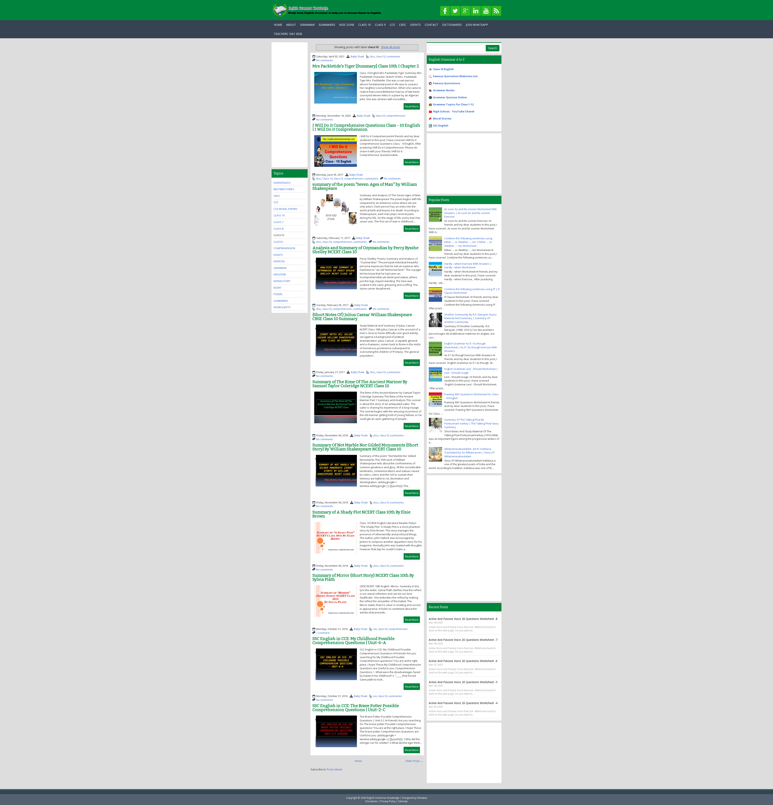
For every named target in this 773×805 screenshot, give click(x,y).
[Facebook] (445, 11)
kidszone (280, 274)
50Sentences (282, 183)
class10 (380, 56)
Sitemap (403, 801)
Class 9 (380, 25)
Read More (412, 106)
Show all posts (390, 47)
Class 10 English (443, 69)
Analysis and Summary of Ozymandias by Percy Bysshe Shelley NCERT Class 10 (365, 249)
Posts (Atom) (334, 769)
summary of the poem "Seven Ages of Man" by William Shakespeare (364, 186)
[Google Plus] (465, 11)
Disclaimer (371, 801)
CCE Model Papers (286, 209)
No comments (324, 60)
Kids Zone (346, 25)
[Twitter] (455, 11)
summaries (393, 56)
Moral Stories (442, 118)
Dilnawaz (422, 797)
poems (278, 294)
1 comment (323, 633)
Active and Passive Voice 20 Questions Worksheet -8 (463, 619)
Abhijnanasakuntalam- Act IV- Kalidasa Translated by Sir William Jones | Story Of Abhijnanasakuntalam (469, 452)
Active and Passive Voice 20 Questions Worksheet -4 (463, 703)
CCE (392, 25)
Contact (431, 25)
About (291, 25)
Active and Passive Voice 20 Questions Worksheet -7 (463, 640)
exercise (279, 261)
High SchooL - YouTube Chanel (453, 111)
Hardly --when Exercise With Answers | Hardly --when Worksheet (468, 265)
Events (415, 25)
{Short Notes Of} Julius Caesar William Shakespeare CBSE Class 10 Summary (362, 316)
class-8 (278, 228)
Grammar (307, 25)
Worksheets (282, 307)
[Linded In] (476, 11)
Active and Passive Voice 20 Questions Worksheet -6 (463, 661)
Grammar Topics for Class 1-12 (453, 104)
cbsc (372, 56)
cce (375, 629)
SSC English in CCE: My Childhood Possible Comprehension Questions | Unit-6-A (353, 640)
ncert (277, 287)
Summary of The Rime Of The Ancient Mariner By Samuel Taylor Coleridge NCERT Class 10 (359, 383)
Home (278, 25)
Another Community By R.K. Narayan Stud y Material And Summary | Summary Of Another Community (470, 318)
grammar (280, 268)
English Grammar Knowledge (383, 797)
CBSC (402, 25)
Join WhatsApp (477, 25)
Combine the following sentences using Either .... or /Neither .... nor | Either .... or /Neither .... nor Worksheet (468, 242)
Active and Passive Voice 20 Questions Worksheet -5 (463, 682)
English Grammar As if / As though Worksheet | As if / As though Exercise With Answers (470, 347)
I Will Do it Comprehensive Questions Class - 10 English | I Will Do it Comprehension (366, 127)
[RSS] (496, 11)
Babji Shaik (357, 56)
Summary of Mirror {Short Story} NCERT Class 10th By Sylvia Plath (363, 577)
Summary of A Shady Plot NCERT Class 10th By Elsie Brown (361, 514)
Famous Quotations (446, 83)
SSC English (440, 125)
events (278, 255)
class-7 (278, 222)
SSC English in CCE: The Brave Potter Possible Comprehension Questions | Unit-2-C (355, 707)
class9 (278, 242)
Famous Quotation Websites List (455, 76)
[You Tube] (486, 11)
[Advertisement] (290, 104)
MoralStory (282, 281)
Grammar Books (444, 90)
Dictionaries (452, 25)
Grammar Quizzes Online (450, 97)
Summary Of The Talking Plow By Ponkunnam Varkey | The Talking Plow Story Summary (471, 423)
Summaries (327, 25)
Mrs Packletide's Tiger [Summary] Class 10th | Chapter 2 (365, 66)
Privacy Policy (388, 801)
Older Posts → (414, 761)
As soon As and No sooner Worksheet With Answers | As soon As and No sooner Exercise (470, 212)
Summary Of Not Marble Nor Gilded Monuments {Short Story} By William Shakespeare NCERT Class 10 (365, 447)
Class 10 (364, 25)
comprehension (395, 115)
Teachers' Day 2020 (288, 34)
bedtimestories (284, 189)
